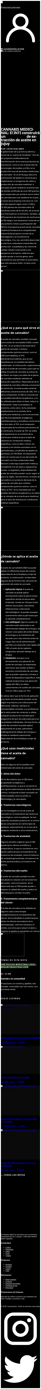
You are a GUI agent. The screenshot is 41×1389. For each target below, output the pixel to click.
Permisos (8, 1265)
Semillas (8, 1267)
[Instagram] (20, 1348)
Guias (7, 1254)
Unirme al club (11, 994)
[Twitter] (20, 1387)
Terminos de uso (11, 1286)
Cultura (8, 1256)
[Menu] (2, 2)
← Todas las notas (13, 1175)
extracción (21, 967)
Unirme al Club (17, 49)
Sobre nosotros (10, 1279)
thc (8, 964)
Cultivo (8, 1247)
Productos (5, 7)
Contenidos (15, 7)
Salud (7, 1251)
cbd (3, 964)
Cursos (7, 1269)
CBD (7, 1271)
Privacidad (9, 1288)
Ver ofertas (5, 1302)
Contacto (8, 1282)
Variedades (9, 1249)
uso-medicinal (19, 964)
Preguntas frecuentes (12, 1284)
